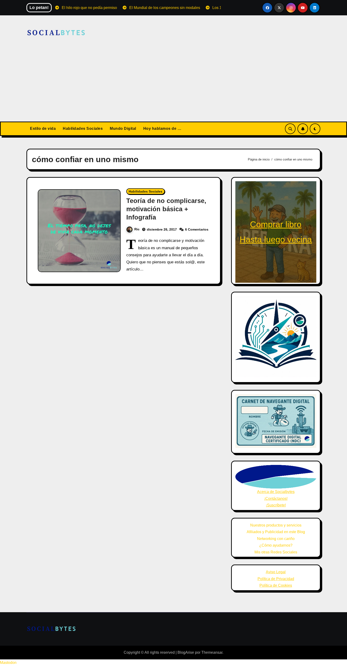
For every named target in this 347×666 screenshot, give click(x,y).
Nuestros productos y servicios (275, 525)
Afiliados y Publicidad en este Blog (276, 532)
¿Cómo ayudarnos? (275, 545)
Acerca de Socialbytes (276, 492)
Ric (137, 229)
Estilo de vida (43, 128)
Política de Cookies (275, 585)
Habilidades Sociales (83, 128)
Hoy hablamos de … (162, 128)
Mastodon (8, 663)
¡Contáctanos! (276, 499)
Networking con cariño (276, 539)
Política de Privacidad (276, 579)
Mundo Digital (123, 128)
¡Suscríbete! (276, 505)
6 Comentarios (196, 229)
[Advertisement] (173, 86)
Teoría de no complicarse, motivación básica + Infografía (166, 209)
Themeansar (211, 652)
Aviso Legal (276, 572)
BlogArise (186, 652)
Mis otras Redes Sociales (275, 552)
